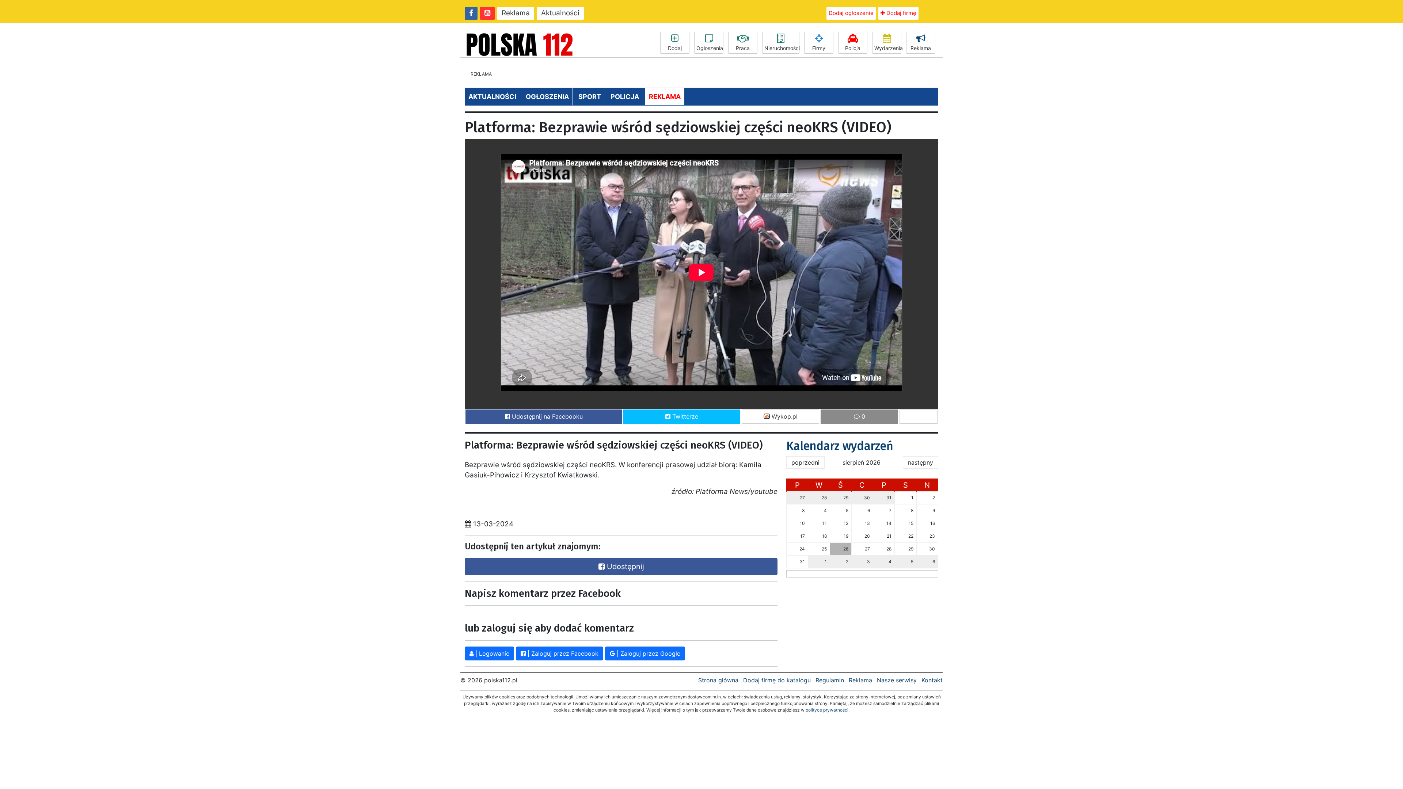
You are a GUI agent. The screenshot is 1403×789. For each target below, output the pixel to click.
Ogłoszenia (709, 48)
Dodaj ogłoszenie (851, 12)
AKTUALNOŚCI (492, 96)
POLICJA (625, 96)
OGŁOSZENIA (547, 96)
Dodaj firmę (900, 12)
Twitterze (684, 416)
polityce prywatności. (827, 710)
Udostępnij (624, 566)
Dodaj (675, 48)
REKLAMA (665, 96)
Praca (743, 48)
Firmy (818, 48)
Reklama (516, 13)
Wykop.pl (784, 416)
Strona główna (718, 680)
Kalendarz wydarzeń (839, 446)
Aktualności (560, 13)
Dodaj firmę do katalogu (777, 680)
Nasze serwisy (897, 680)
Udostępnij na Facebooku (546, 416)
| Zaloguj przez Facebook (562, 653)
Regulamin (829, 680)
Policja (852, 48)
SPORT (589, 96)
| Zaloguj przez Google (647, 653)
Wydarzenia (887, 48)
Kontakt (932, 680)
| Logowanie (491, 653)
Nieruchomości (781, 48)
